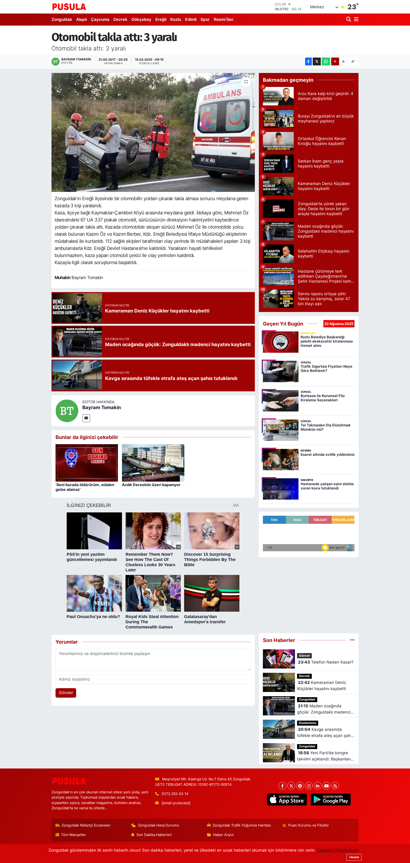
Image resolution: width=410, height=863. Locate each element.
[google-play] (331, 799)
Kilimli (190, 19)
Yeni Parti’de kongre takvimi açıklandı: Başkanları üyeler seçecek (324, 756)
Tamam (354, 857)
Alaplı (81, 19)
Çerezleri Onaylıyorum (338, 850)
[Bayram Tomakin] (67, 410)
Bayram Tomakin (101, 407)
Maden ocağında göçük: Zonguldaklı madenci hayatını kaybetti (323, 709)
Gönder (66, 692)
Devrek (120, 19)
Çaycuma (100, 19)
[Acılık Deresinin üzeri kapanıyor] (153, 462)
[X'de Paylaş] (317, 61)
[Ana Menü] (355, 19)
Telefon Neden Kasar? (326, 662)
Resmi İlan (223, 19)
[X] (291, 786)
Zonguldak (61, 19)
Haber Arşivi (223, 835)
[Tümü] (352, 640)
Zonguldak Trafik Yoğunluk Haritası (242, 825)
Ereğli (160, 19)
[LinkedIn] (317, 786)
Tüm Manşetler (73, 835)
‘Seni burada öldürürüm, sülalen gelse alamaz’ (85, 487)
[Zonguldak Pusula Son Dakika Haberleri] (69, 6)
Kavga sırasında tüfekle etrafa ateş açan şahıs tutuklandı (325, 733)
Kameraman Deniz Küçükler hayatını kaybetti (321, 685)
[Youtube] (326, 786)
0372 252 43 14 (175, 794)
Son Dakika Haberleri (154, 835)
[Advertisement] (309, 595)
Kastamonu (307, 723)
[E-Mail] (86, 418)
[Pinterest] (300, 786)
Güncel (304, 655)
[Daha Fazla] (335, 61)
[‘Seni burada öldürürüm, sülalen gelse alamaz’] (87, 462)
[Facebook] (282, 786)
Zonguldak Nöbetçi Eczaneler (86, 825)
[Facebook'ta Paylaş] (308, 61)
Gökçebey (141, 19)
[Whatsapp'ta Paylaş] (326, 61)
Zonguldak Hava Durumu (158, 825)
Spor (205, 19)
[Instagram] (309, 786)
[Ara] (349, 19)
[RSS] (335, 786)
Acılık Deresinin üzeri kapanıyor (151, 484)
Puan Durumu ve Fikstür (308, 825)
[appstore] (287, 799)
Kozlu (175, 19)
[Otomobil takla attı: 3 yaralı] (153, 132)
